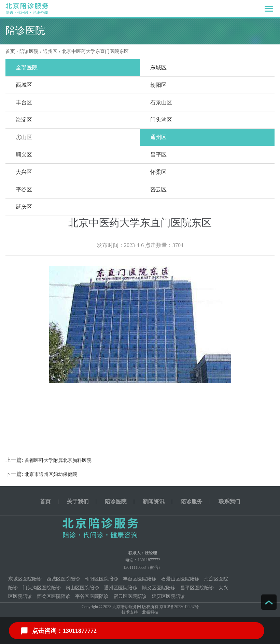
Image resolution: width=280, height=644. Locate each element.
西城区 (24, 85)
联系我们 (229, 501)
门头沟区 (161, 120)
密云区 (158, 189)
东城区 (158, 67)
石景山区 (161, 102)
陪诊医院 (29, 51)
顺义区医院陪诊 (159, 587)
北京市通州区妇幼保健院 (51, 474)
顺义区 (24, 154)
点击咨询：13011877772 (64, 630)
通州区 (158, 137)
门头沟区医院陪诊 (42, 587)
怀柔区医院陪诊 (53, 596)
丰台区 (24, 102)
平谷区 (24, 189)
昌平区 (158, 154)
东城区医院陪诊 (25, 578)
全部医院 (27, 67)
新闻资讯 (154, 501)
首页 (10, 51)
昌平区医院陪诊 (197, 587)
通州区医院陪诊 (120, 587)
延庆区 (24, 207)
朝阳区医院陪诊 (101, 578)
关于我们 (78, 501)
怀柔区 (158, 172)
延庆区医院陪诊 (168, 596)
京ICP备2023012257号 (179, 606)
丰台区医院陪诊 (139, 578)
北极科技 (150, 612)
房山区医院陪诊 (82, 587)
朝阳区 (158, 85)
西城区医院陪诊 (63, 578)
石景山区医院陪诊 (180, 578)
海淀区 (24, 120)
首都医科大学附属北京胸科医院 (58, 460)
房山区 (24, 137)
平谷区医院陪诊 (92, 596)
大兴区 (24, 172)
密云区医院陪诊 (130, 596)
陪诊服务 (191, 501)
